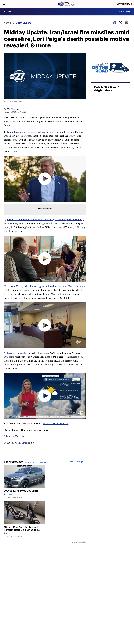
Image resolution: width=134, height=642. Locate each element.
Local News (24, 23)
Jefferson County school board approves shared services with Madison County (45, 286)
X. (34, 442)
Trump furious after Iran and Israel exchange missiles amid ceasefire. (41, 131)
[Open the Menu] (4, 4)
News (7, 23)
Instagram (22, 442)
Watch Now (124, 4)
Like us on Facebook (14, 436)
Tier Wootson (13, 109)
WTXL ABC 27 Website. (55, 423)
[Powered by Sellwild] (82, 542)
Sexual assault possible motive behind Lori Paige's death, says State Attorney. (45, 219)
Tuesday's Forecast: (16, 352)
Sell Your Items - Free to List (35, 462)
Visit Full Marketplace (77, 462)
